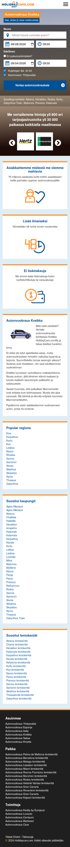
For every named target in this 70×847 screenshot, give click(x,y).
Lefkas (10, 549)
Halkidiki (11, 521)
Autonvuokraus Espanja (18, 727)
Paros (9, 578)
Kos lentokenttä (15, 669)
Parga (9, 575)
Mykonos (29, 103)
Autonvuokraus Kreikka (18, 734)
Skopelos (11, 473)
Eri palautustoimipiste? (19, 56)
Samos (10, 458)
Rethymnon (12, 585)
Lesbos (10, 447)
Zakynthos (12, 483)
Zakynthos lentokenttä (18, 698)
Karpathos (12, 437)
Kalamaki (11, 531)
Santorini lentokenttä (18, 687)
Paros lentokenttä (16, 677)
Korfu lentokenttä (16, 666)
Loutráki (10, 557)
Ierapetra (11, 528)
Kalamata (51, 103)
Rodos (51, 99)
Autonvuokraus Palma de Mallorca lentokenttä (31, 754)
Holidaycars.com (24, 840)
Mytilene (11, 567)
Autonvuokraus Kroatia (18, 741)
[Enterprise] (44, 141)
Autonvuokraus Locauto (18, 813)
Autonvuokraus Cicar (17, 824)
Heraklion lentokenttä (18, 648)
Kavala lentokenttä (16, 659)
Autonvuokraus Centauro (19, 817)
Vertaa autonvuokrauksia (40, 85)
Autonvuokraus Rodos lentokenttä (24, 779)
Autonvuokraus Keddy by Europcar (25, 810)
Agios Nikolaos (14, 506)
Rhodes (10, 455)
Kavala (10, 542)
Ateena (30, 99)
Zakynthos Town (13, 103)
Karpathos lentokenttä (18, 655)
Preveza (40, 103)
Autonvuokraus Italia (17, 731)
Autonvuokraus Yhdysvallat (20, 723)
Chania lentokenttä (17, 644)
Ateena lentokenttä (17, 641)
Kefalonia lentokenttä (18, 662)
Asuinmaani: (21, 75)
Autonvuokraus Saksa (17, 738)
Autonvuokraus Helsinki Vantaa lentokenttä (29, 783)
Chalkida (11, 517)
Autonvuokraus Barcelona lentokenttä (26, 758)
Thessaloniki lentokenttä (20, 695)
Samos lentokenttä (16, 684)
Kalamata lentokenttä (18, 651)
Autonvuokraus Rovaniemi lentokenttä (26, 790)
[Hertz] (25, 141)
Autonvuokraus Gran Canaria (22, 786)
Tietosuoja (27, 837)
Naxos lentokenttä (16, 673)
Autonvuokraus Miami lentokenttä (24, 768)
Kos (8, 444)
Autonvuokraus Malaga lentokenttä (25, 761)
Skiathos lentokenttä (17, 691)
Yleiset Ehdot (13, 837)
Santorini (11, 462)
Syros (9, 476)
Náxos (9, 571)
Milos (9, 560)
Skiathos (11, 469)
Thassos (11, 480)
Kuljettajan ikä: (19, 70)
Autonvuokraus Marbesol (19, 821)
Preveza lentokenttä (17, 680)
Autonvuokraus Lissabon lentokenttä (26, 765)
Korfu (59, 99)
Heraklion (40, 99)
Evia (8, 433)
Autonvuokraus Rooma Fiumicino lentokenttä (30, 772)
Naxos (9, 451)
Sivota (9, 465)
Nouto (7, 29)
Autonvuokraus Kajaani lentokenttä (25, 797)
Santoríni (11, 596)
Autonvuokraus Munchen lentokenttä (26, 776)
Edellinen (9, 51)
